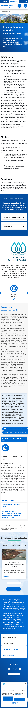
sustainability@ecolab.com (6, 529)
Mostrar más (6, 576)
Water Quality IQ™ (8, 226)
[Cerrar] (25, 683)
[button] (19, 6)
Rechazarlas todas (19, 699)
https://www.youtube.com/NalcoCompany (19, 669)
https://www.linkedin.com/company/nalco (9, 669)
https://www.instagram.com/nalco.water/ (16, 669)
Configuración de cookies (14, 703)
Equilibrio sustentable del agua (11, 439)
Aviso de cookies (18, 694)
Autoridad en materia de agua (11, 506)
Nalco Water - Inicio (5, 11)
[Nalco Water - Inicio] (6, 6)
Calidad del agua (8, 500)
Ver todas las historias (14, 589)
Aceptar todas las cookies (8, 698)
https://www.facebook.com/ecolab (12, 669)
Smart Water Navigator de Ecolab (12, 217)
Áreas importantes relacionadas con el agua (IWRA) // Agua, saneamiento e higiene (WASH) (12, 514)
